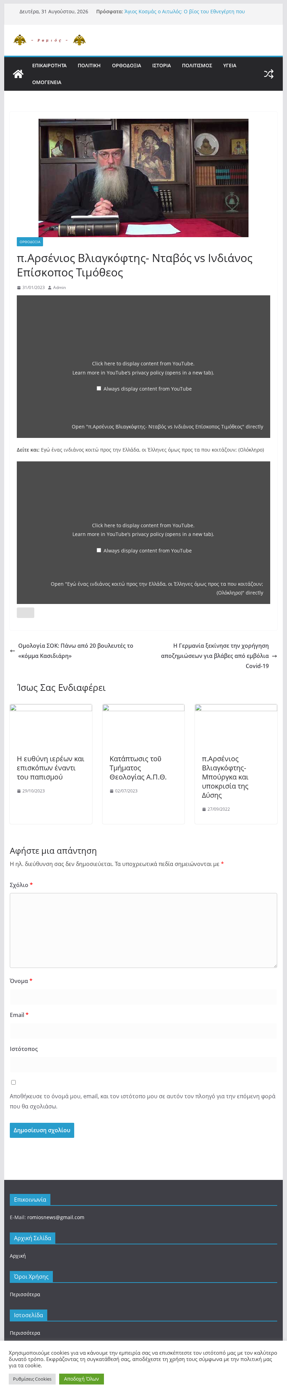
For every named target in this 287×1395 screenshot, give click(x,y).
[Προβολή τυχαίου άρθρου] (268, 74)
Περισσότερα (25, 1294)
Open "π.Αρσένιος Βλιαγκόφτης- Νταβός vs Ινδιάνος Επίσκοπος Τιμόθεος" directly (167, 426)
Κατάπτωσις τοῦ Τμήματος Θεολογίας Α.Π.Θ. (138, 768)
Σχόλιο (21, 885)
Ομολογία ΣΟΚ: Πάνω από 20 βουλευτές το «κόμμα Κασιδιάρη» (75, 651)
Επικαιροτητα (49, 65)
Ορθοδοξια (126, 65)
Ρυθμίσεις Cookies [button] (32, 1379)
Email (19, 1015)
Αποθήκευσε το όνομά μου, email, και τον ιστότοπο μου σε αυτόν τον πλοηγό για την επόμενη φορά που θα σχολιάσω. (142, 1101)
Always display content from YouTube (148, 388)
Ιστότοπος (24, 1049)
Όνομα (21, 981)
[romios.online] (18, 74)
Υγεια (229, 65)
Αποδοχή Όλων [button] (81, 1378)
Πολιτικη (89, 65)
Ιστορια (161, 65)
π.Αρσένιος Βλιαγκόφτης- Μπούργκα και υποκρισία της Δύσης (225, 777)
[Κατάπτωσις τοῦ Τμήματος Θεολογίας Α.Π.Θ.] (143, 709)
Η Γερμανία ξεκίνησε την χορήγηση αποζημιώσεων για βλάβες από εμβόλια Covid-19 (215, 656)
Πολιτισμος (197, 65)
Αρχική (18, 1255)
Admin (59, 287)
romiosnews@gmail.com (55, 1217)
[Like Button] (25, 612)
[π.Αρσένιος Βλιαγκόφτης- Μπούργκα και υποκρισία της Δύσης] (236, 709)
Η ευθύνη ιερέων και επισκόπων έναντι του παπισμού (50, 768)
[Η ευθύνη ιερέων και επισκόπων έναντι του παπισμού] (51, 709)
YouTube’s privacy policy (160, 372)
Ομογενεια (46, 82)
